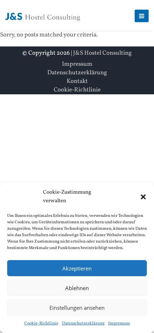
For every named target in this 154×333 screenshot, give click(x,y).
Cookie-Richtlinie (41, 323)
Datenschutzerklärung (83, 323)
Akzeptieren (77, 268)
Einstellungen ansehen (77, 307)
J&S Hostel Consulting (102, 53)
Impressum (119, 323)
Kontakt (77, 81)
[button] (143, 196)
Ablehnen (77, 288)
